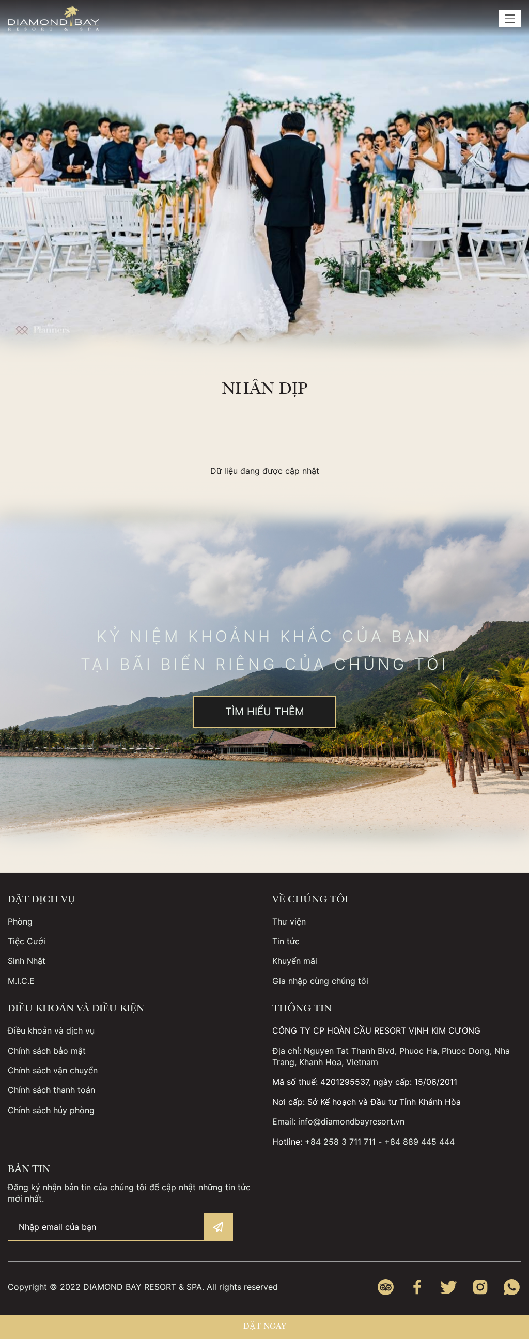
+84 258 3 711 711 (340, 1141)
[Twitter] (448, 1287)
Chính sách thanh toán (51, 1090)
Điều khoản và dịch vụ (51, 1030)
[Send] (218, 1226)
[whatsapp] (511, 1287)
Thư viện (289, 921)
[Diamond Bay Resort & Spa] (53, 18)
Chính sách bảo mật (47, 1050)
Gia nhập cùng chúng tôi (320, 981)
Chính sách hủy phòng (51, 1110)
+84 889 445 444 (419, 1141)
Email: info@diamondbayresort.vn (338, 1121)
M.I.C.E (21, 981)
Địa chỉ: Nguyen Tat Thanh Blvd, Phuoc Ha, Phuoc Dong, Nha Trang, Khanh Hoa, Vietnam (391, 1056)
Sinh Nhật (26, 961)
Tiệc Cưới (26, 941)
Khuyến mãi (294, 961)
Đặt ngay (264, 1327)
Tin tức (286, 941)
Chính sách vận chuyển (53, 1070)
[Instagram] (480, 1287)
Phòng (20, 921)
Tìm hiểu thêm (264, 711)
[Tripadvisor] (385, 1287)
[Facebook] (417, 1287)
